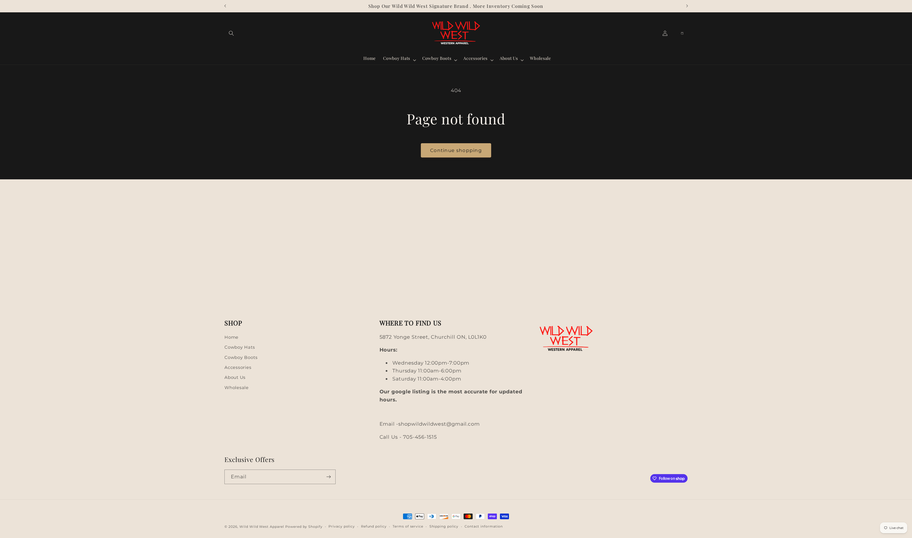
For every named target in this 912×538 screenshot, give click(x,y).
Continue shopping (456, 150)
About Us (235, 377)
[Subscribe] (328, 477)
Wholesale (236, 387)
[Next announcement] (687, 6)
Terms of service (408, 526)
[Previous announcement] (225, 6)
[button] (231, 33)
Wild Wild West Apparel (261, 526)
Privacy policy (341, 526)
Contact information (484, 526)
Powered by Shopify (303, 526)
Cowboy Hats (239, 347)
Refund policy (374, 526)
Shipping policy (444, 526)
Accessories (238, 367)
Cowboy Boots (240, 357)
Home (231, 337)
